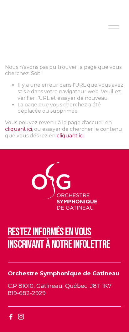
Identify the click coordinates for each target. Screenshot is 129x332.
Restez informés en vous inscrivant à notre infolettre (59, 238)
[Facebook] (11, 317)
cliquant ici (18, 129)
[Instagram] (21, 317)
